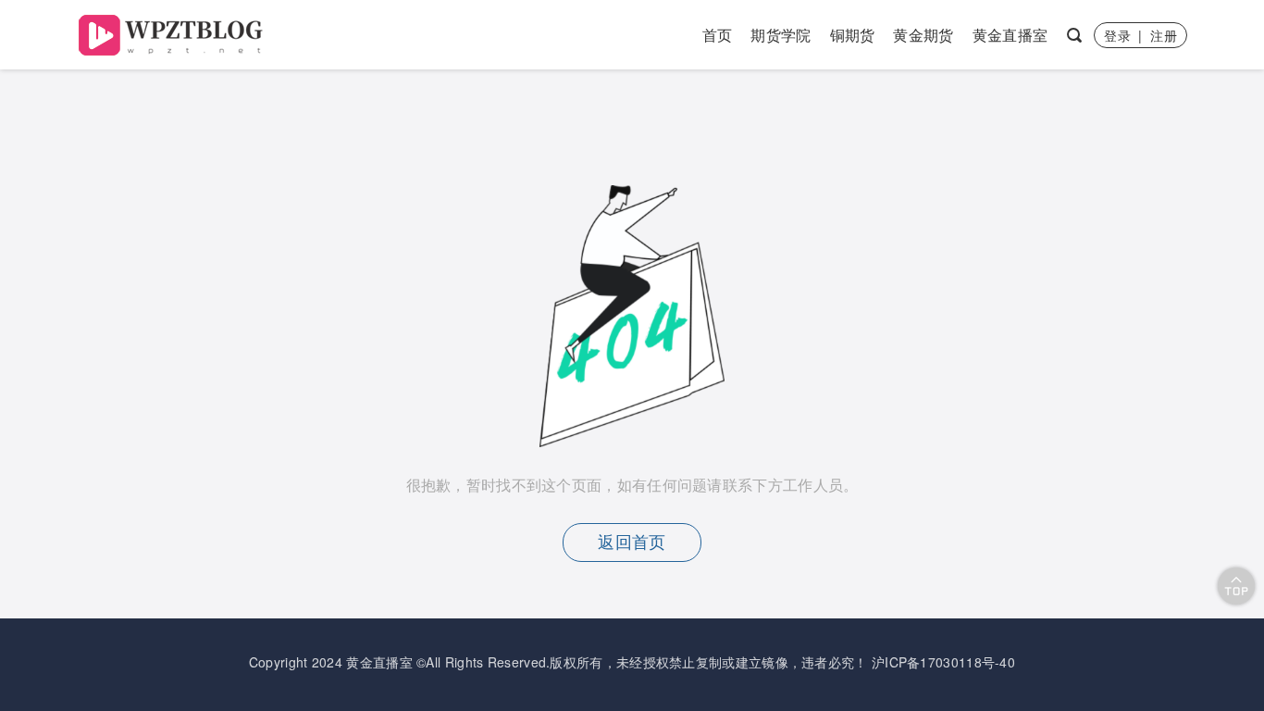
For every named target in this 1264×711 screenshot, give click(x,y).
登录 (1117, 35)
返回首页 (631, 542)
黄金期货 (923, 34)
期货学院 (780, 34)
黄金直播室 (1010, 34)
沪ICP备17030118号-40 (943, 662)
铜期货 (852, 34)
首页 (717, 34)
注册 (1163, 35)
